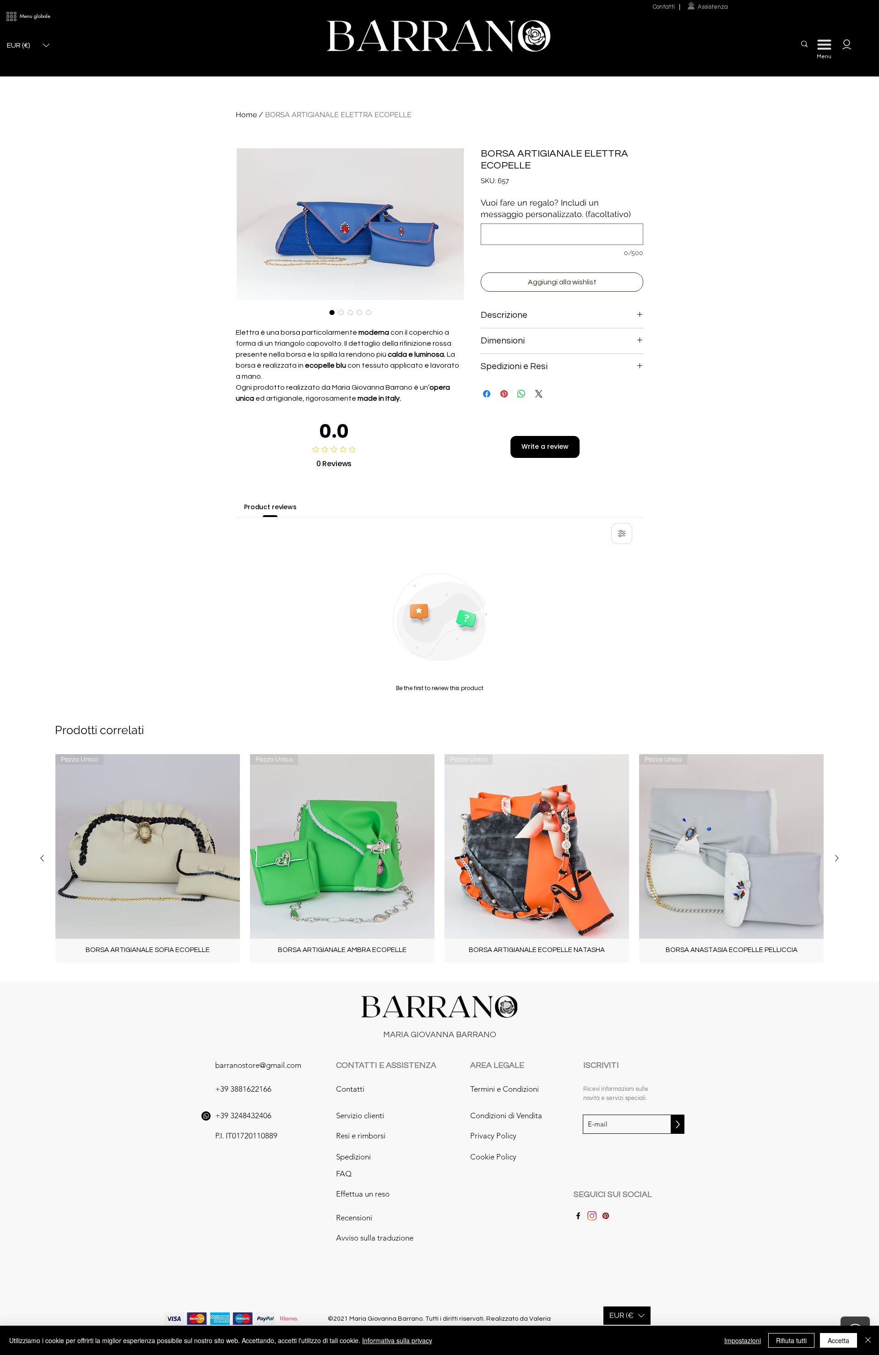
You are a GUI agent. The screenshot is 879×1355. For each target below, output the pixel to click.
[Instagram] (592, 1215)
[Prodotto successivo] (836, 858)
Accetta (838, 1340)
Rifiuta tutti (791, 1340)
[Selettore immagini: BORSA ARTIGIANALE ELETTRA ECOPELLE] (331, 312)
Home (246, 114)
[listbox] (28, 45)
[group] (439, 858)
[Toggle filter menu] (621, 533)
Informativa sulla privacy (397, 1340)
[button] (11, 16)
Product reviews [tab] (270, 507)
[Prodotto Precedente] (42, 858)
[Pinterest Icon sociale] (605, 1215)
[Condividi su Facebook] (486, 393)
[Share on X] (538, 393)
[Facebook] (578, 1215)
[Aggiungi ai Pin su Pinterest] (504, 393)
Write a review (545, 446)
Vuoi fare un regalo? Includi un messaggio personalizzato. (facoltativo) (556, 208)
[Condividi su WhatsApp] (521, 393)
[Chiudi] (868, 1340)
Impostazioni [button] (742, 1340)
